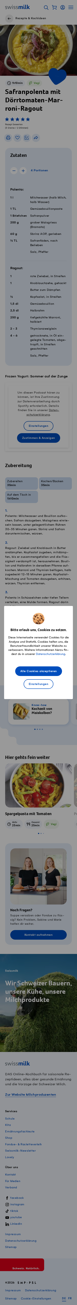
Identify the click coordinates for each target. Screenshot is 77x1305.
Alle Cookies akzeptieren (38, 671)
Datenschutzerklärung (50, 654)
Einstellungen (38, 684)
